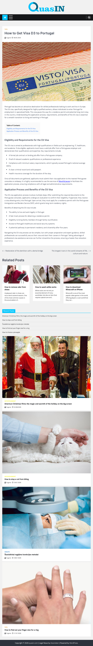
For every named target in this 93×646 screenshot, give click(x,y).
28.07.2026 (17, 558)
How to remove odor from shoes (15, 288)
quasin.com (33, 643)
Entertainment (10, 401)
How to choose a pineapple (11, 332)
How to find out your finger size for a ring (15, 328)
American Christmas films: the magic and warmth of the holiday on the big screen (29, 316)
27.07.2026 (17, 633)
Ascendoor (55, 643)
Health (7, 552)
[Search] (89, 17)
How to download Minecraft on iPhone (74, 288)
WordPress (73, 643)
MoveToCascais (64, 181)
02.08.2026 (17, 407)
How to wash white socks (45, 287)
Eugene (8, 38)
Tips (6, 29)
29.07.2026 (17, 482)
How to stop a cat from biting (12, 320)
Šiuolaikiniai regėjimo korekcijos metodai (15, 324)
